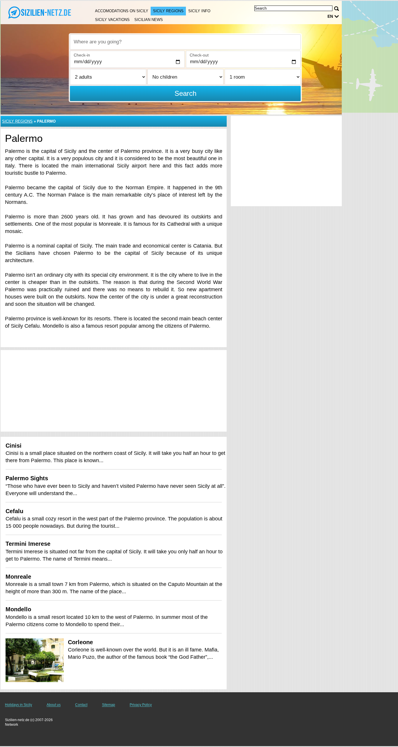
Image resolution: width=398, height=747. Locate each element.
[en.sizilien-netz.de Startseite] (40, 12)
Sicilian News (148, 19)
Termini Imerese (28, 544)
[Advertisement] (114, 391)
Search (185, 93)
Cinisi (14, 445)
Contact (81, 705)
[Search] (336, 8)
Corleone (80, 642)
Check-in (82, 55)
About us (54, 705)
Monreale (18, 576)
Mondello (18, 609)
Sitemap (108, 705)
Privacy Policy (141, 705)
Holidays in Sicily (18, 705)
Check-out (199, 55)
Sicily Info (199, 11)
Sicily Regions (168, 11)
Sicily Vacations (112, 19)
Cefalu (14, 511)
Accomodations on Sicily (121, 11)
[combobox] (185, 41)
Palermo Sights (27, 478)
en (330, 16)
